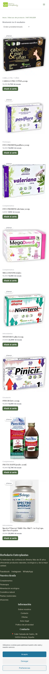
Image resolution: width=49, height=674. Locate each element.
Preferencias (24, 668)
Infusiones (4, 600)
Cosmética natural (7, 592)
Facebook (5, 571)
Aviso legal (24, 621)
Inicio (5, 18)
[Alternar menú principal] (43, 4)
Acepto (24, 654)
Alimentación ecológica (9, 588)
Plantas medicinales (8, 596)
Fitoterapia (4, 584)
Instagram (16, 571)
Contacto (24, 613)
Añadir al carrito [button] (10, 89)
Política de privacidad (25, 625)
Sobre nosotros (24, 609)
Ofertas (24, 617)
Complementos (6, 581)
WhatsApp (28, 571)
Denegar (24, 661)
